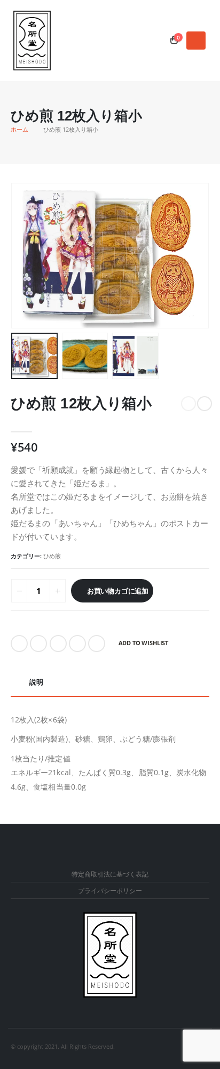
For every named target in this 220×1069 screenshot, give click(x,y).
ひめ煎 (52, 556)
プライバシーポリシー (110, 890)
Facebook (19, 643)
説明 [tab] (36, 682)
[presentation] (24, 256)
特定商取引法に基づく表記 (110, 874)
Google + (77, 643)
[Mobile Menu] (196, 40)
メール (96, 643)
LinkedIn (58, 643)
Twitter (38, 643)
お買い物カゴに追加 (117, 591)
